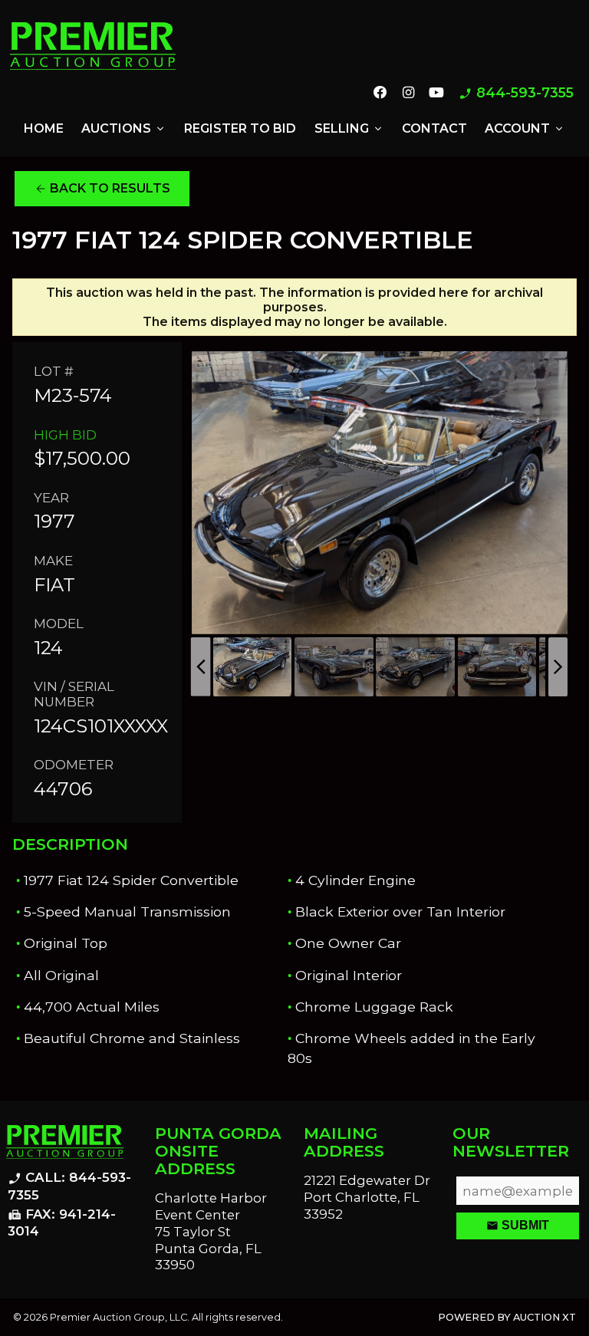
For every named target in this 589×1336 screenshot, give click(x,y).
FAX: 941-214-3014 (62, 1222)
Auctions (123, 129)
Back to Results (102, 188)
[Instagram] (408, 93)
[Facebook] (380, 93)
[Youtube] (436, 93)
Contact (434, 128)
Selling (349, 129)
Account (525, 129)
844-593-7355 (516, 93)
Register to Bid (240, 128)
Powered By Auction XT (507, 1317)
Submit (517, 1225)
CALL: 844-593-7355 (69, 1186)
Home (44, 128)
